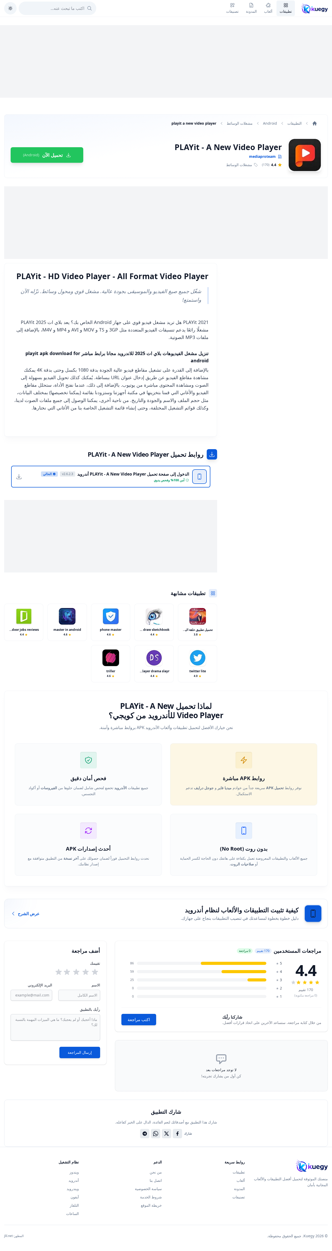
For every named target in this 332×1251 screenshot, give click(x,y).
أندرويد (73, 1180)
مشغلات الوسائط (240, 123)
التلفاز (74, 1205)
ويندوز (74, 1172)
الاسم (96, 985)
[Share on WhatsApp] (155, 1133)
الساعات (72, 1213)
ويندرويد (73, 1188)
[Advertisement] (166, 61)
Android (270, 123)
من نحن (156, 1172)
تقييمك (95, 963)
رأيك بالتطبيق (90, 1009)
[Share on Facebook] (177, 1133)
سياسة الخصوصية (148, 1188)
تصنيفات (238, 1197)
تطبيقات (239, 1172)
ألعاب (241, 1180)
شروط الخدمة (151, 1197)
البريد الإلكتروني (40, 985)
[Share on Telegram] (144, 1133)
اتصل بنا (156, 1180)
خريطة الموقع (151, 1205)
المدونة (239, 1188)
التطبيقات (294, 123)
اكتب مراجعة (139, 1019)
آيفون (75, 1197)
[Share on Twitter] (166, 1133)
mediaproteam (262, 156)
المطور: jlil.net (14, 1236)
